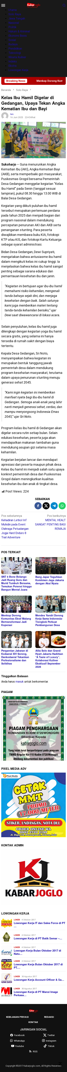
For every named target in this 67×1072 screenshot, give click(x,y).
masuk (20, 681)
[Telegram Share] (54, 505)
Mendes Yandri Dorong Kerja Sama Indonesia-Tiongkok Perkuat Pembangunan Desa (49, 620)
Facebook (19, 1035)
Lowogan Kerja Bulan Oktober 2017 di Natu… (37, 952)
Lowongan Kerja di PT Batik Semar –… (38, 938)
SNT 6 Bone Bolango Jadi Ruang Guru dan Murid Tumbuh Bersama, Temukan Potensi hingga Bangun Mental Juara (16, 583)
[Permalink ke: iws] (4, 115)
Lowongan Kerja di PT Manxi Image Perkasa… (36, 993)
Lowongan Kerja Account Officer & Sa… (39, 979)
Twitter (51, 1035)
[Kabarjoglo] (33, 5)
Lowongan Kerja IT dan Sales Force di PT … (39, 924)
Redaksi (49, 1017)
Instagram (51, 1040)
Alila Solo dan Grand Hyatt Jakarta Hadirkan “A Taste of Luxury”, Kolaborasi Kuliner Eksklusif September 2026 (49, 658)
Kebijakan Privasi (17, 1017)
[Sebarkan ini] (38, 505)
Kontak (33, 1022)
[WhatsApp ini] (62, 505)
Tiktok (51, 1046)
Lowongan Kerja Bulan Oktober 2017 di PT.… (38, 966)
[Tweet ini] (46, 505)
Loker (17, 920)
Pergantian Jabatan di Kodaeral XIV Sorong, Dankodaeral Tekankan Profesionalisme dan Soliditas (15, 657)
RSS (35, 1051)
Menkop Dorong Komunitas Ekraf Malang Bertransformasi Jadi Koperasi (16, 620)
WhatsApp (19, 1040)
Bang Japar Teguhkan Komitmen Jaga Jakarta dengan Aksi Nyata (49, 580)
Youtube (19, 1046)
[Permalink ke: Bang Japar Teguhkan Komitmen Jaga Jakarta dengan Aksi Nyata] (50, 565)
